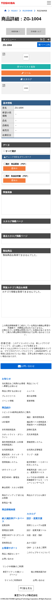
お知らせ (6, 379)
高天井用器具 (32, 434)
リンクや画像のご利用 (13, 566)
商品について (32, 383)
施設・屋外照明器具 (35, 417)
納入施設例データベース (13, 519)
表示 (15, 168)
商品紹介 (14, 11)
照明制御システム (9, 462)
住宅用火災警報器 (34, 450)
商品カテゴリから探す (36, 495)
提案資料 (6, 525)
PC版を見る (26, 588)
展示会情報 (31, 396)
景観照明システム (34, 442)
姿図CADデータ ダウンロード (13, 536)
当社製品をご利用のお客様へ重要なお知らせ (13, 384)
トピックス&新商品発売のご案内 (16, 412)
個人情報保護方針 (38, 572)
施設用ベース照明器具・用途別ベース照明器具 (37, 423)
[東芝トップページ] (9, 3)
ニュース (31, 391)
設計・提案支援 (34, 518)
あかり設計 (31, 543)
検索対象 (15, 31)
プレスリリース (9, 396)
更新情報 (31, 401)
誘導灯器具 (31, 430)
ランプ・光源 (32, 454)
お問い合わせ (28, 366)
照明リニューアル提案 (36, 525)
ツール (27, 73)
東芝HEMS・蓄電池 (10, 477)
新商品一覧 (7, 503)
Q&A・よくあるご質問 (36, 547)
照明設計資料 (8, 530)
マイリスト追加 (27, 67)
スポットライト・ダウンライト (12, 435)
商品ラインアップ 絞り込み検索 (13, 496)
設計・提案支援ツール (36, 530)
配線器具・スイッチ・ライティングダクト (12, 455)
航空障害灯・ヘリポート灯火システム (37, 463)
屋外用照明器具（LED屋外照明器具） (12, 443)
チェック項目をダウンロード (18, 157)
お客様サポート (9, 548)
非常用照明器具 (9, 430)
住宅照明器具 (8, 450)
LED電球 (6, 422)
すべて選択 (10, 151)
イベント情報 (8, 401)
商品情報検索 (27, 11)
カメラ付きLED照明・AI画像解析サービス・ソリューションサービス (37, 480)
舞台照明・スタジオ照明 (12, 487)
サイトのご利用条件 (13, 580)
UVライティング (9, 470)
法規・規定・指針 (34, 535)
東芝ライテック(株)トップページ (13, 573)
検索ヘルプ (37, 31)
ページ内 (45, 45)
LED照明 (6, 417)
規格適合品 (7, 543)
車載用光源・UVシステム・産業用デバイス (37, 471)
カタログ (27, 79)
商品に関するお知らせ (11, 391)
